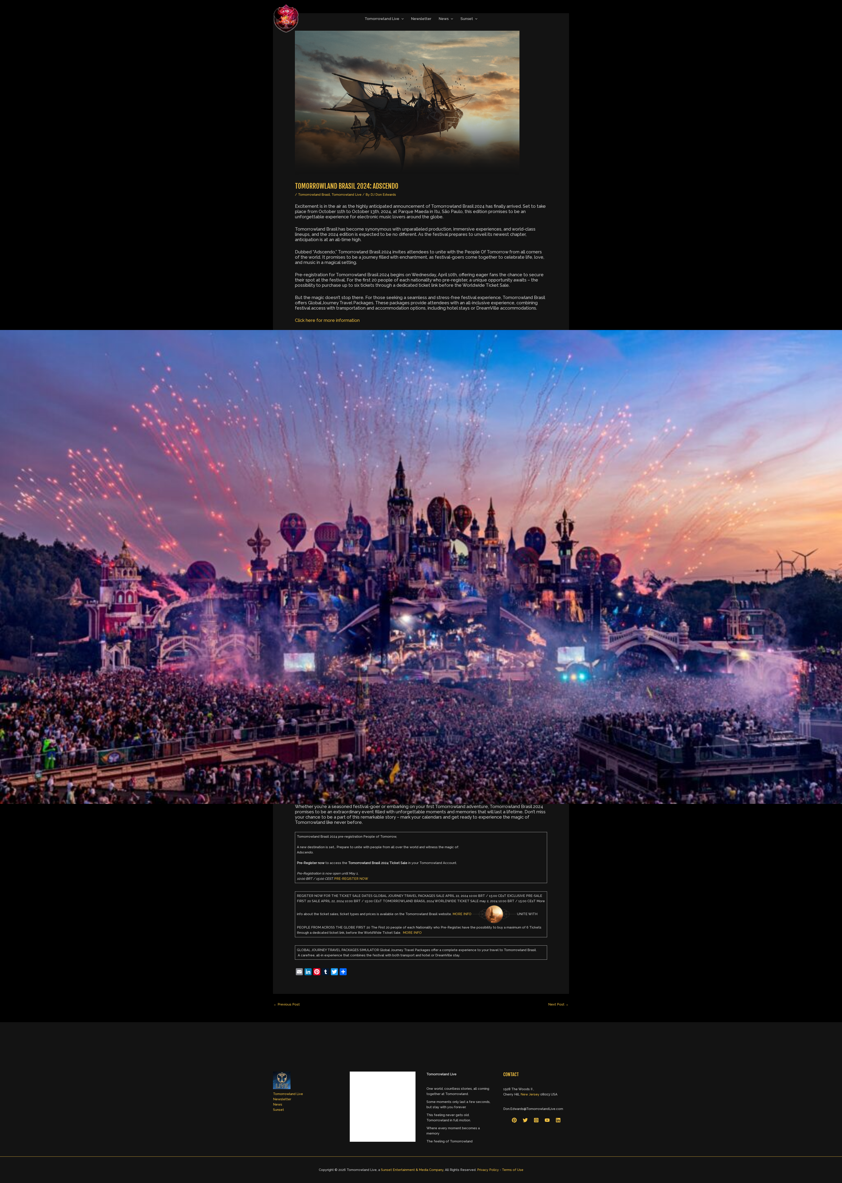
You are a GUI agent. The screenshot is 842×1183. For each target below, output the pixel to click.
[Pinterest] (514, 1120)
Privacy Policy (488, 1170)
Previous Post (286, 1004)
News (444, 18)
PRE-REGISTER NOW (351, 879)
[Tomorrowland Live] (286, 18)
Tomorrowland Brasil (314, 195)
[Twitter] (525, 1120)
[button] (401, 18)
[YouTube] (547, 1120)
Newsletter (421, 18)
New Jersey (530, 1094)
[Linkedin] (558, 1120)
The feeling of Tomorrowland (449, 1141)
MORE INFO (462, 914)
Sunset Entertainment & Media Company (412, 1170)
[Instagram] (536, 1120)
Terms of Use (512, 1170)
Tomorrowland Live (382, 18)
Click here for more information (327, 320)
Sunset (466, 18)
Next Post (558, 1004)
